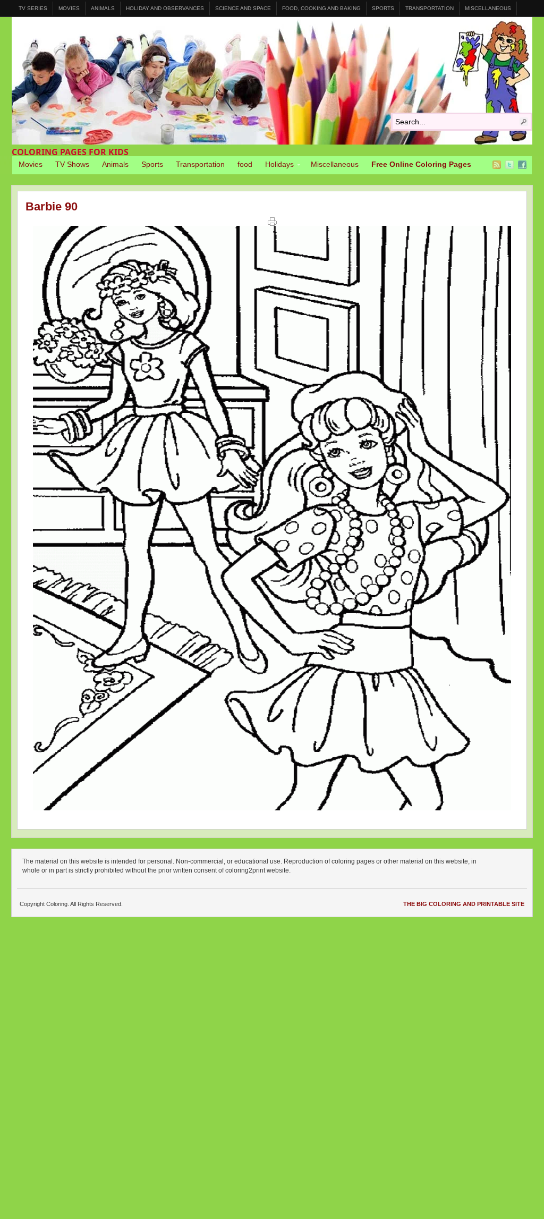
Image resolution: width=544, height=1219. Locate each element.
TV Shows (72, 164)
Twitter (509, 164)
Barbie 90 (52, 206)
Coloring (272, 81)
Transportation (429, 8)
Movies (69, 8)
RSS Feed (496, 164)
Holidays (276, 166)
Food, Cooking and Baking (321, 8)
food (244, 164)
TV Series (33, 8)
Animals (103, 8)
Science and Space (243, 8)
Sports (383, 8)
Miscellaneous (488, 8)
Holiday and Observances (165, 8)
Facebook (522, 164)
